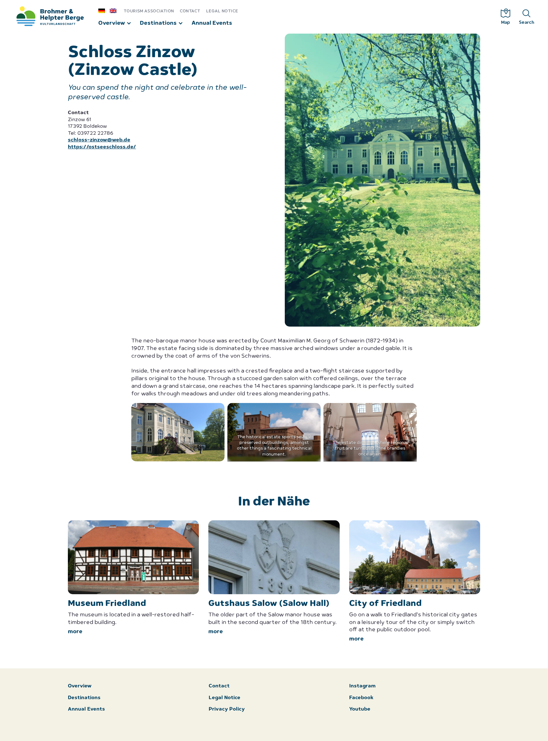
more (75, 631)
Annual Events (212, 23)
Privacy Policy (227, 709)
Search (526, 23)
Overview (111, 23)
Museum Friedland (107, 604)
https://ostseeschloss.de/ (102, 147)
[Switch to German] (104, 10)
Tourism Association (149, 11)
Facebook (361, 698)
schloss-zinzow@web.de (99, 140)
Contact (190, 11)
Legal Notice (222, 11)
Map (505, 23)
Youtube (359, 709)
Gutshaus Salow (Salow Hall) (268, 604)
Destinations (158, 23)
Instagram (362, 686)
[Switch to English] (115, 10)
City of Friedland (385, 604)
